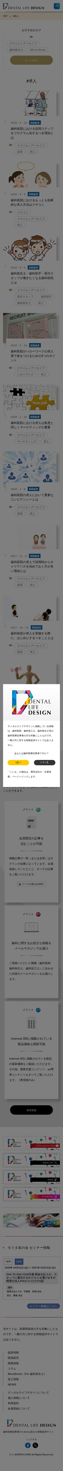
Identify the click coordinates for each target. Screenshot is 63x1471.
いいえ (45, 762)
